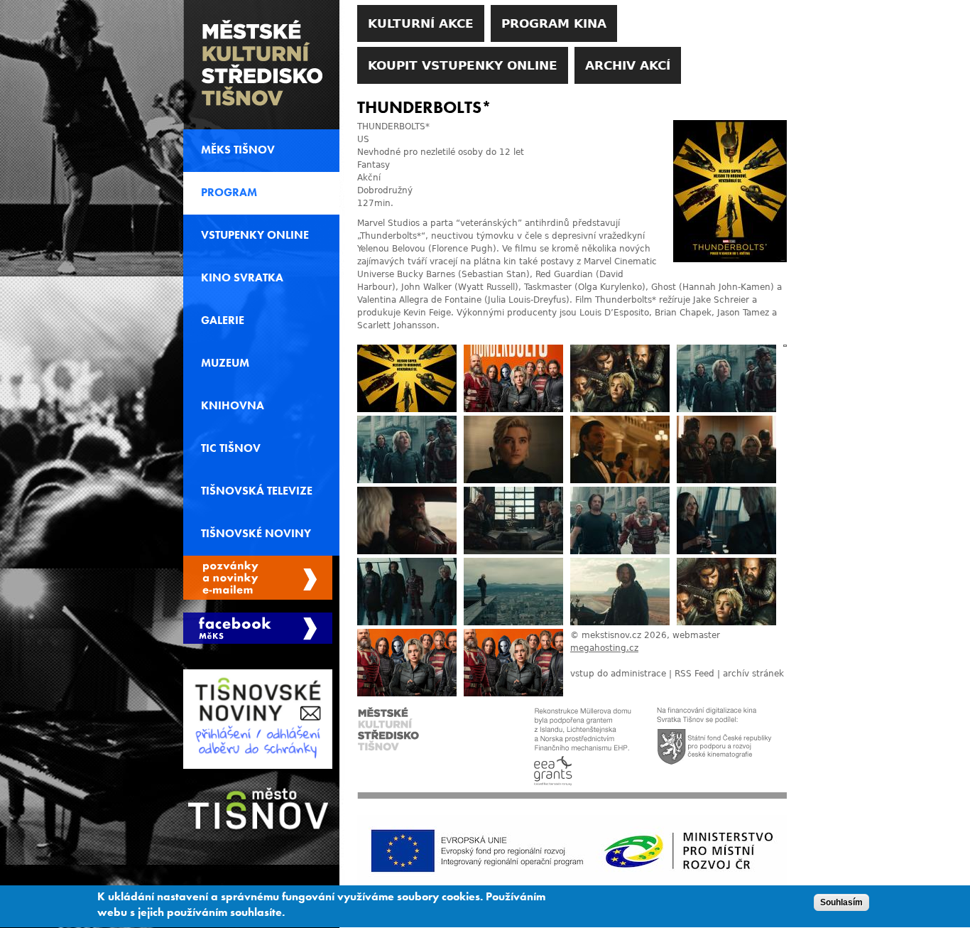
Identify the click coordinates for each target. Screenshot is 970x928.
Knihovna (232, 406)
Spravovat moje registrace (257, 578)
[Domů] (261, 64)
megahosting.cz (604, 648)
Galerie (222, 320)
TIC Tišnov (231, 448)
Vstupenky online (255, 235)
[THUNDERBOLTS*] (730, 259)
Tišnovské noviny (256, 534)
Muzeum (225, 363)
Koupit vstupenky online (462, 65)
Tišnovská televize (256, 491)
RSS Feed (694, 674)
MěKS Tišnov (238, 150)
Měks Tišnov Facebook (257, 628)
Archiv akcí (627, 65)
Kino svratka (242, 278)
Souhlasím (841, 902)
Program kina (553, 23)
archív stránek (753, 674)
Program (229, 192)
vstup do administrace (618, 674)
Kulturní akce (421, 23)
